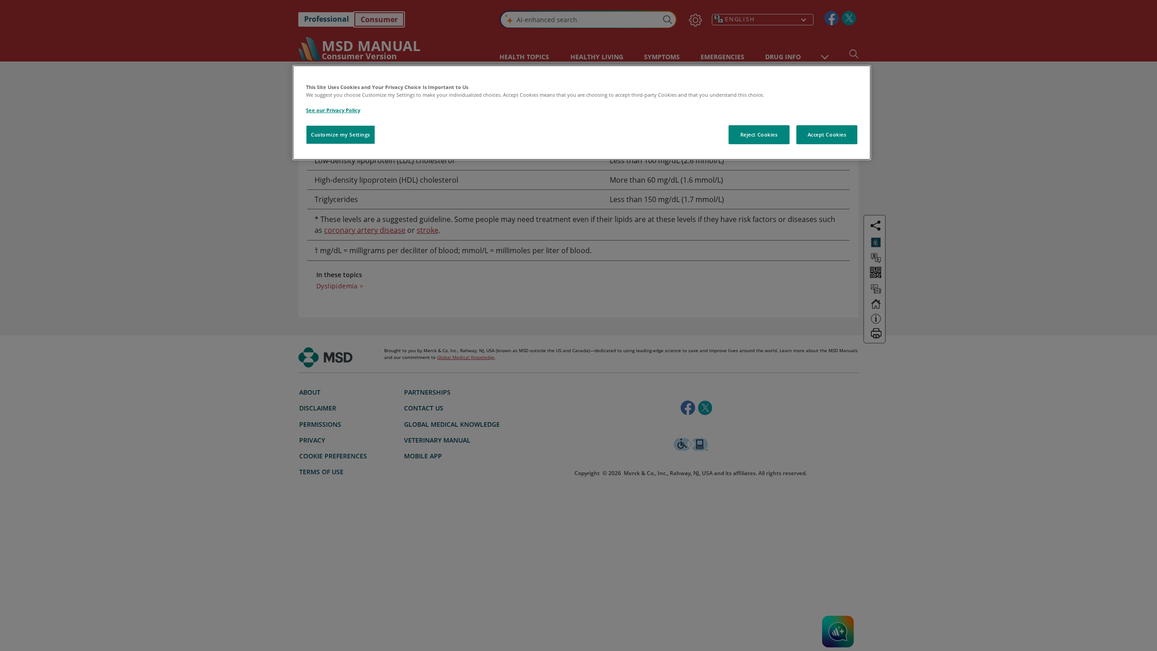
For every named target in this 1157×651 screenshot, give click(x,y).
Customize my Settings (340, 134)
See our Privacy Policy (333, 110)
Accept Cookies (827, 134)
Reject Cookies (759, 134)
